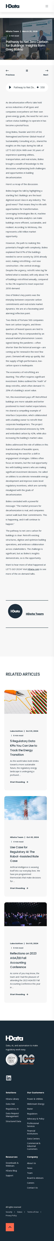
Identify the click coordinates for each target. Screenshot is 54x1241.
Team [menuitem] (30, 1173)
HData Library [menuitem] (12, 1098)
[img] (38, 87)
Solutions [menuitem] (11, 1093)
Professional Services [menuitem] (33, 1124)
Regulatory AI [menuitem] (12, 1108)
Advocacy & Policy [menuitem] (35, 1118)
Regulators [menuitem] (32, 1113)
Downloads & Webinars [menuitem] (12, 1164)
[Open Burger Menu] (47, 6)
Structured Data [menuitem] (13, 1121)
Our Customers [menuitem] (35, 1093)
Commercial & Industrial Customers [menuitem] (33, 1146)
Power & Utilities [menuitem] (35, 1098)
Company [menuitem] (32, 1157)
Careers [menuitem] (30, 1182)
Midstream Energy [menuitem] (35, 1104)
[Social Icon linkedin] (9, 1078)
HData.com (33, 569)
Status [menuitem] (19, 1212)
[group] (27, 87)
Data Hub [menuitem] (10, 1104)
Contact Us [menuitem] (32, 1187)
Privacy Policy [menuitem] (11, 1215)
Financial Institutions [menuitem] (32, 1132)
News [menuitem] (29, 1168)
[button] (10, 87)
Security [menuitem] (9, 1212)
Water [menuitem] (30, 1108)
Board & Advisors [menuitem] (35, 1178)
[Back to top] (10, 1227)
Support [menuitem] (9, 1175)
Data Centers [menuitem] (33, 1138)
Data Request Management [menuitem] (12, 1115)
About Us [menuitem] (31, 1163)
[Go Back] (27, 71)
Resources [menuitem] (11, 1157)
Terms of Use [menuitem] (33, 1212)
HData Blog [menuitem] (11, 1170)
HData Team (12, 31)
